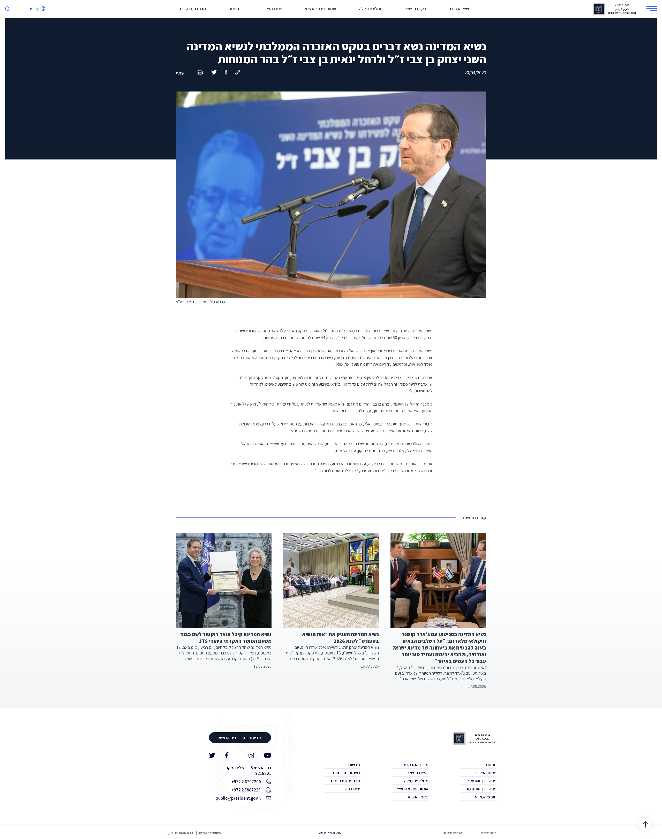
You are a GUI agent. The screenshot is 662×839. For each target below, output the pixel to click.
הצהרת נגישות (453, 833)
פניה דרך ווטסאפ (482, 781)
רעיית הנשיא (415, 9)
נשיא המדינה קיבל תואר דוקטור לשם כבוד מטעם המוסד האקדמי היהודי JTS (226, 637)
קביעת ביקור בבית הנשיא (240, 738)
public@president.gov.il (238, 798)
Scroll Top (645, 824)
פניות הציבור (271, 9)
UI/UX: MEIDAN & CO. (180, 833)
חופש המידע (485, 797)
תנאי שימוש (488, 833)
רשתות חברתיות (346, 773)
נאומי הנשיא (418, 797)
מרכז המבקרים (193, 9)
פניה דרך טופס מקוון (479, 789)
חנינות (233, 9)
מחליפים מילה (371, 9)
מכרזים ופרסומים (345, 781)
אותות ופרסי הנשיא (320, 9)
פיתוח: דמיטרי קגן (209, 833)
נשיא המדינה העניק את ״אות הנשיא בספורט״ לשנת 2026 (340, 637)
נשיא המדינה (459, 9)
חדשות (354, 765)
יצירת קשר (351, 789)
